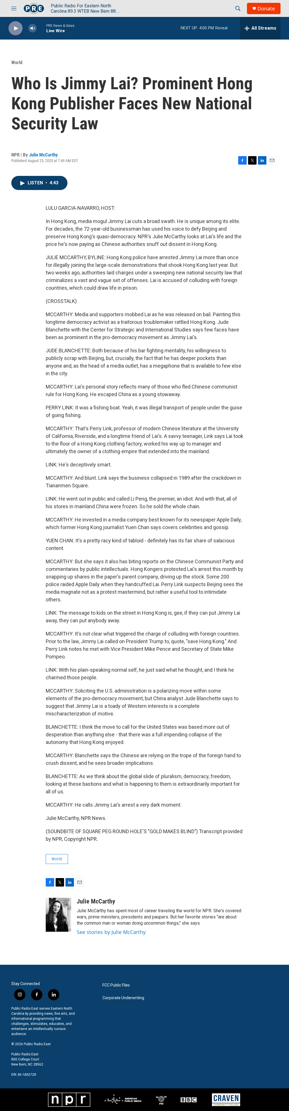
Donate (266, 9)
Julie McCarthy (43, 155)
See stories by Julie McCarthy (111, 932)
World (16, 62)
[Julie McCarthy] (58, 915)
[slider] (41, 28)
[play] (15, 28)
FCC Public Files (116, 985)
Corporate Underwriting (123, 998)
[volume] (32, 28)
